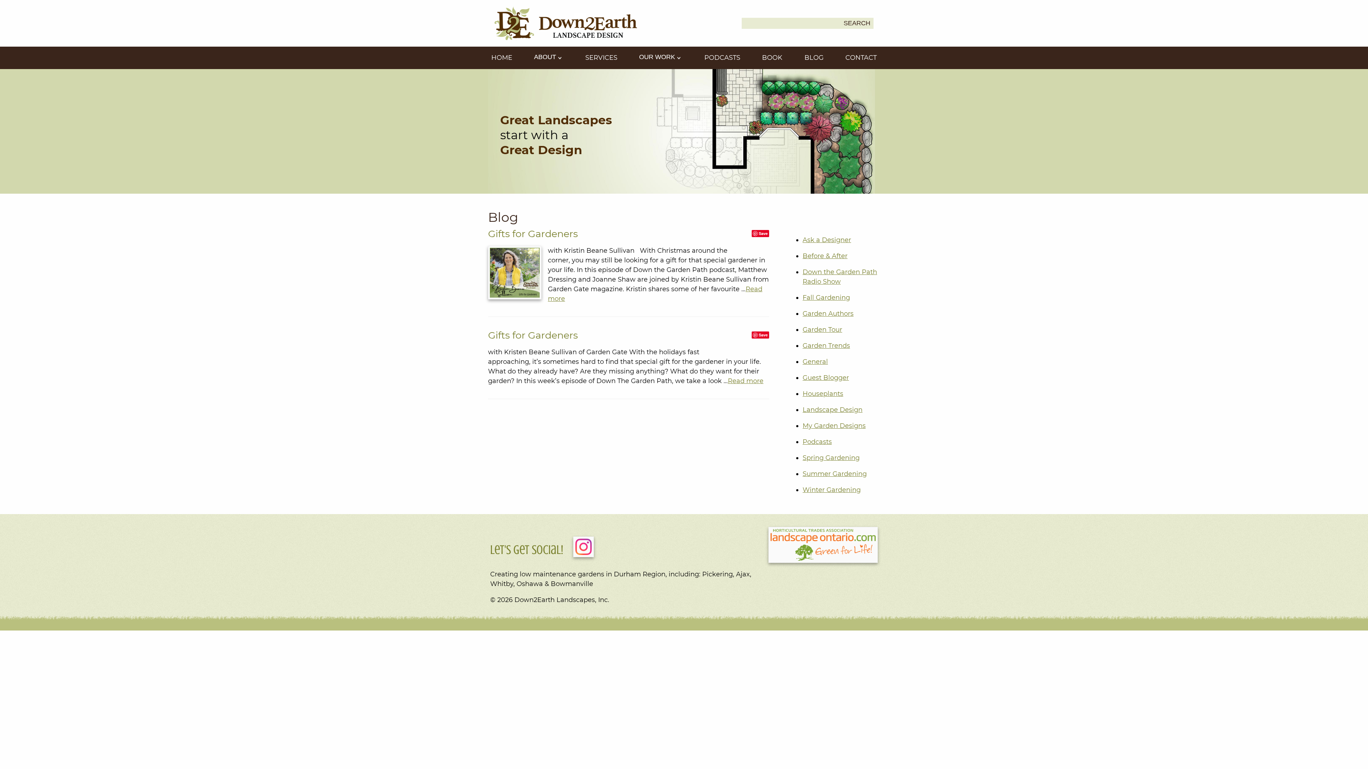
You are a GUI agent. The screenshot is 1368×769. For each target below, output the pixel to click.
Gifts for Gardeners (533, 234)
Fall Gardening (826, 298)
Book (772, 58)
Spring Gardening (831, 458)
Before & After (825, 256)
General (815, 362)
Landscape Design (832, 410)
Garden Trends (826, 346)
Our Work (658, 57)
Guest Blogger (826, 378)
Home (501, 58)
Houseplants (823, 394)
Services (601, 58)
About (546, 57)
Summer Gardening (835, 474)
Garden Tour (822, 330)
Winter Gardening (832, 490)
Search (857, 23)
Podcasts (722, 58)
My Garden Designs (834, 426)
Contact (861, 58)
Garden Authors (828, 314)
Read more (745, 381)
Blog (814, 58)
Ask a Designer (827, 240)
